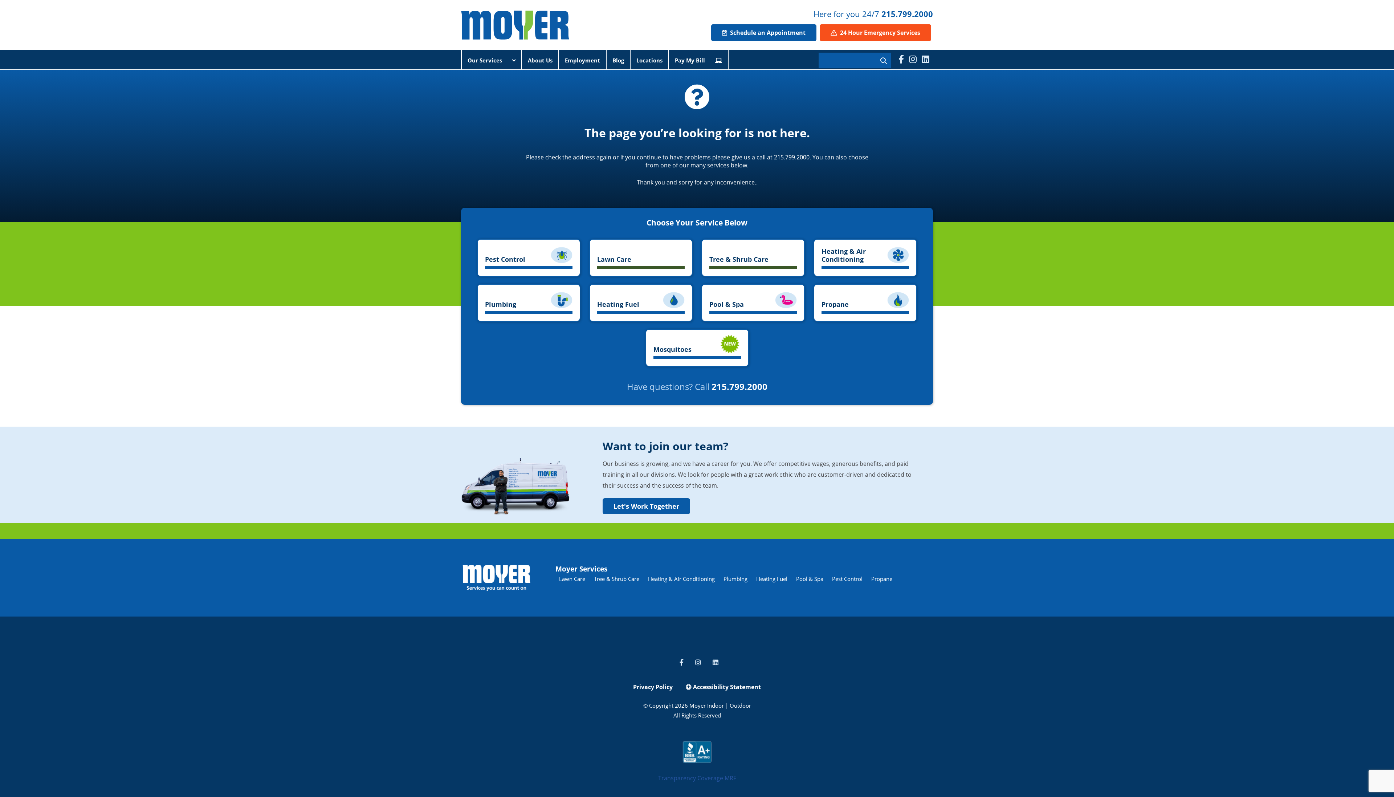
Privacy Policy (653, 687)
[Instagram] (913, 59)
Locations (649, 60)
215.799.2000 (907, 13)
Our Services (486, 60)
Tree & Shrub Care (616, 578)
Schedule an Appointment (767, 33)
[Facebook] (901, 59)
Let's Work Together (646, 506)
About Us (540, 60)
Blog (618, 60)
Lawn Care (572, 578)
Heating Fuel (771, 578)
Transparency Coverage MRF (697, 778)
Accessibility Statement (726, 687)
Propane (881, 578)
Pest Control (847, 578)
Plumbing (735, 578)
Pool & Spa (809, 578)
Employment (582, 60)
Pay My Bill (690, 60)
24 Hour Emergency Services (879, 33)
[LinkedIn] (925, 59)
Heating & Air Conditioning (681, 578)
